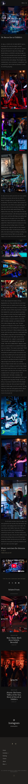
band (19, 578)
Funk (4, 578)
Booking (5, 755)
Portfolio (5, 753)
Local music (14, 578)
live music (8, 578)
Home (4, 750)
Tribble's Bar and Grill (6, 552)
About (4, 761)
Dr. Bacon (3, 550)
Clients (4, 758)
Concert (14, 25)
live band (23, 578)
